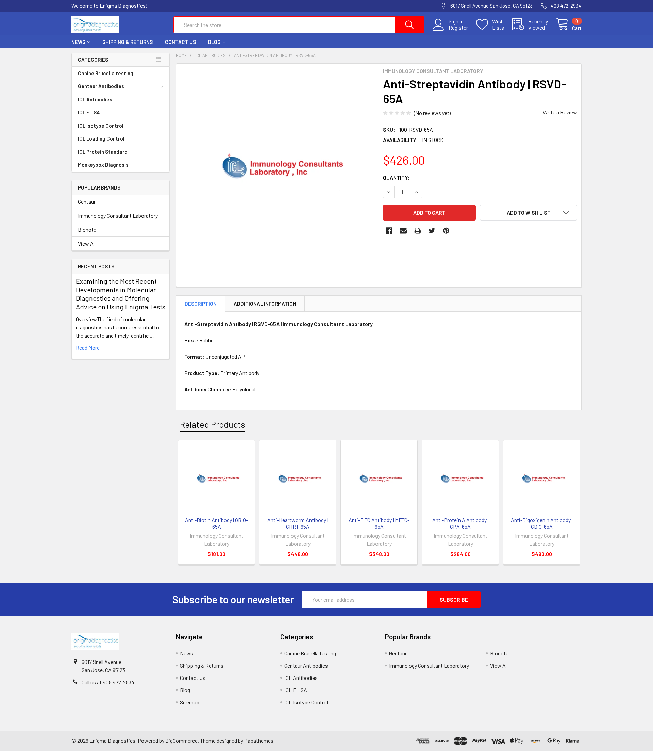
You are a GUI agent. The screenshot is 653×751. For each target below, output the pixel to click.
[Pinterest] (446, 231)
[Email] (403, 231)
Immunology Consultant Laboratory (118, 215)
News (78, 42)
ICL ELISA (89, 112)
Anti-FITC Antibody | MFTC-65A (379, 523)
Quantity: (396, 177)
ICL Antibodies (95, 99)
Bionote (87, 229)
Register (458, 28)
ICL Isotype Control (100, 126)
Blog (214, 42)
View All (87, 243)
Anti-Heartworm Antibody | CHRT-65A (297, 523)
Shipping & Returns (127, 42)
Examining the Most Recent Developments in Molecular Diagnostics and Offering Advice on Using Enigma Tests (120, 294)
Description (201, 303)
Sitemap (189, 702)
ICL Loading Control (101, 138)
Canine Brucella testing (105, 73)
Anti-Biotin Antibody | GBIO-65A (216, 523)
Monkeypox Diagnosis (103, 165)
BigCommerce (181, 740)
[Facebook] (389, 231)
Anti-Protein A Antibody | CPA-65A (460, 523)
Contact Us (180, 42)
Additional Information (265, 303)
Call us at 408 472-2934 (108, 682)
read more (88, 347)
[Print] (418, 231)
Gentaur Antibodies (101, 86)
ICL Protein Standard (103, 152)
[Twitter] (432, 231)
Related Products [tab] (212, 424)
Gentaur (87, 201)
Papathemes (258, 740)
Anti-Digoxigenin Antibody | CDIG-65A (542, 523)
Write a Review (560, 112)
